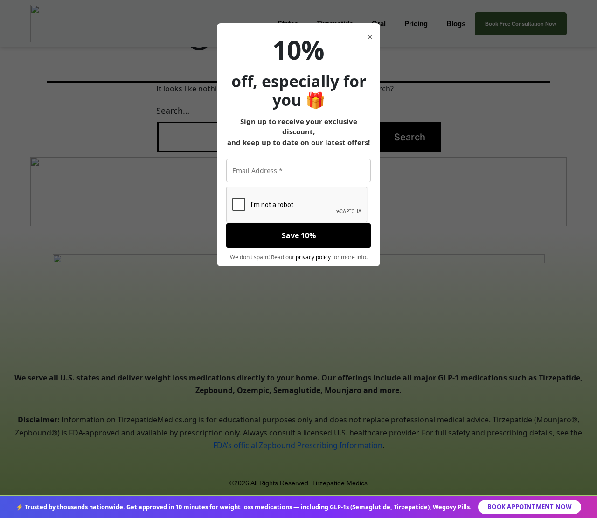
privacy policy (313, 257)
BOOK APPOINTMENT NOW (529, 507)
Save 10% (299, 235)
